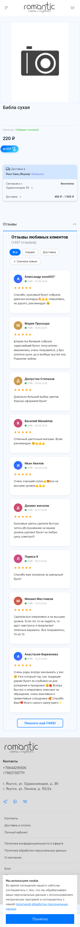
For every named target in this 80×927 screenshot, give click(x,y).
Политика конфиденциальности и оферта (33, 843)
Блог (7, 868)
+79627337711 (13, 773)
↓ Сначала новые (25, 261)
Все (15, 252)
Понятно (40, 918)
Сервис (30, 252)
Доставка (49, 252)
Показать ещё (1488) (40, 723)
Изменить (37, 174)
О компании (12, 857)
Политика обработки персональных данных (35, 850)
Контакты (11, 818)
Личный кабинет (16, 832)
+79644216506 (14, 768)
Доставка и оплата (17, 825)
